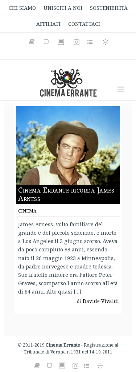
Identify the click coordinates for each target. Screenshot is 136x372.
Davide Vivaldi (101, 301)
